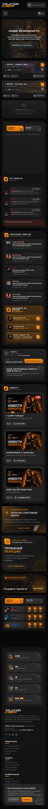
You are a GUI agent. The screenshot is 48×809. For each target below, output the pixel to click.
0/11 (9, 89)
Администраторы (12, 765)
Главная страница (12, 746)
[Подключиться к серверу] (42, 65)
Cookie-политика (12, 784)
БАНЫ (16, 76)
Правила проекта (12, 781)
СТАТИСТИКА (40, 76)
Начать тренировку (15, 566)
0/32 (9, 70)
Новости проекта (12, 748)
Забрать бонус (24, 528)
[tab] (15, 128)
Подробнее (14, 799)
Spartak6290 (16, 191)
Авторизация (38, 5)
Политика (9, 779)
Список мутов (10, 770)
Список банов (11, 767)
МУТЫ (8, 76)
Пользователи (11, 762)
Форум (8, 753)
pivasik (13, 202)
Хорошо (27, 799)
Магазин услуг (11, 751)
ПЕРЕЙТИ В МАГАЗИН (22, 45)
